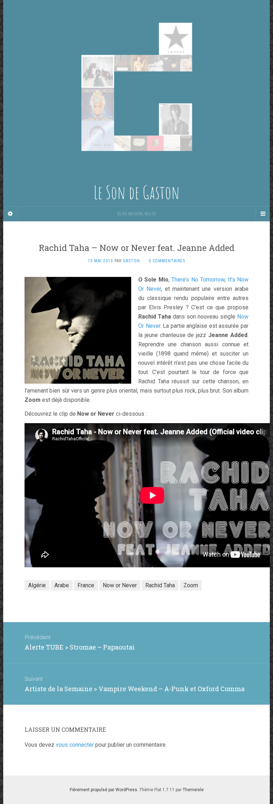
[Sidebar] (10, 214)
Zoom (190, 585)
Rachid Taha (160, 585)
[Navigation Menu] (263, 214)
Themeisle (193, 789)
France (85, 585)
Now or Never (120, 585)
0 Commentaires (167, 260)
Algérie (37, 585)
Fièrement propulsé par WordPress (103, 789)
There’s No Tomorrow (198, 279)
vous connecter (75, 744)
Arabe (61, 585)
